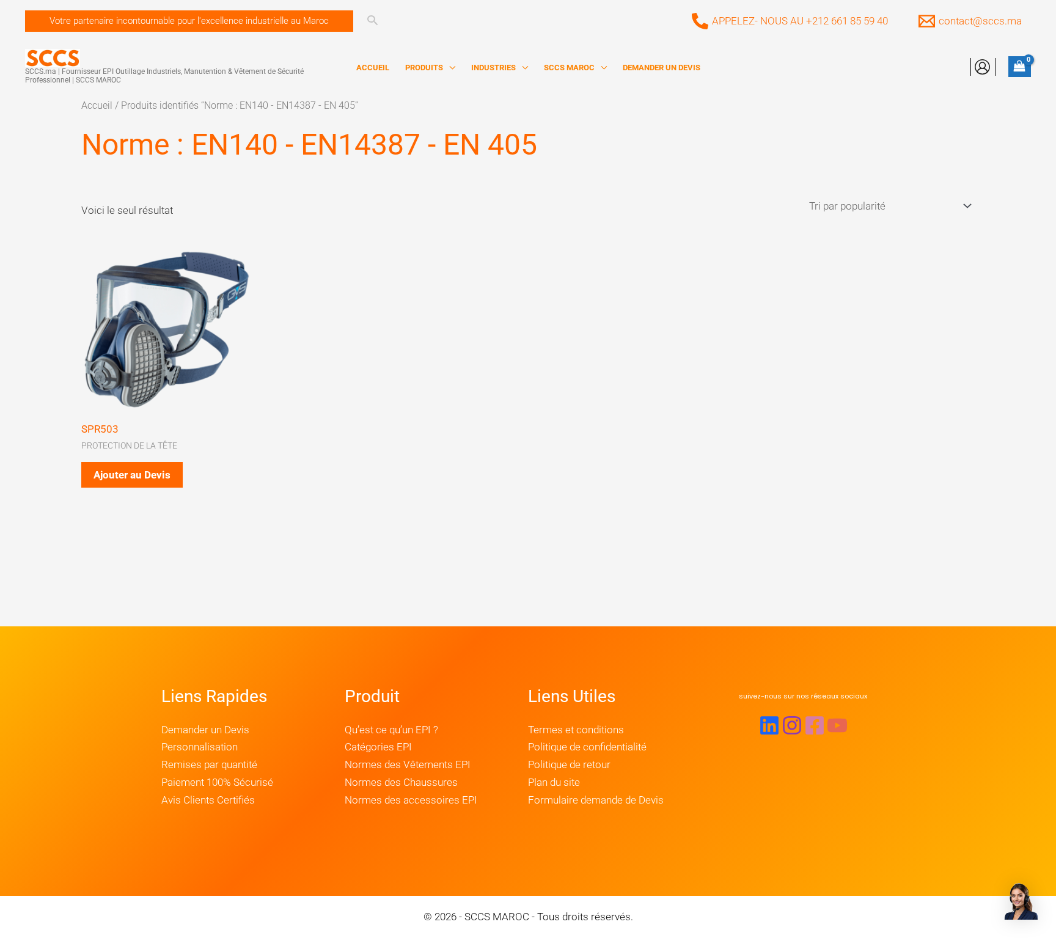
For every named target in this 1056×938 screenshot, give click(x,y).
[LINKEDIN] (769, 725)
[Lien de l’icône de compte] (982, 67)
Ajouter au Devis (132, 475)
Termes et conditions (576, 730)
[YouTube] (837, 725)
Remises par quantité (209, 764)
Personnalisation (199, 747)
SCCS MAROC (569, 67)
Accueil (96, 105)
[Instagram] (792, 725)
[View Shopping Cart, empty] (1019, 66)
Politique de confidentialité (587, 747)
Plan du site (554, 782)
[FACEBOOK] (814, 725)
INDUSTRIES (493, 67)
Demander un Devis (205, 730)
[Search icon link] (372, 21)
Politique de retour (569, 764)
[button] (189, 21)
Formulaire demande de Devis (596, 800)
